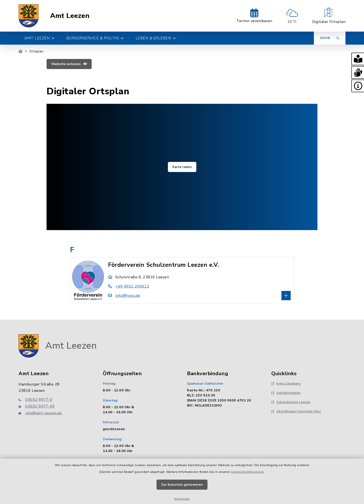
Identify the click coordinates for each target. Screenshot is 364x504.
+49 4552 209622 (132, 286)
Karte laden (182, 167)
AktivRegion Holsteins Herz (298, 411)
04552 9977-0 (38, 399)
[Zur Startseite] (21, 51)
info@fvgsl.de (127, 295)
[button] (357, 59)
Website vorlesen (66, 64)
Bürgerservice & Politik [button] (92, 38)
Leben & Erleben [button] (153, 38)
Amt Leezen (70, 16)
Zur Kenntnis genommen (182, 484)
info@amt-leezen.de (43, 413)
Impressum (182, 499)
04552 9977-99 (40, 406)
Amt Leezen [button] (37, 38)
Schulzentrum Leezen (293, 402)
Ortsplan (36, 51)
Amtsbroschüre (288, 393)
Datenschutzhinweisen (247, 472)
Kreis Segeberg (288, 383)
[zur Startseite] (29, 15)
